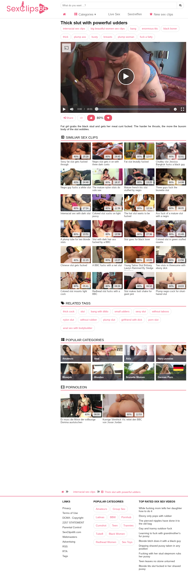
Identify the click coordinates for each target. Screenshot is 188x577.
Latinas (100, 517)
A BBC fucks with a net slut (107, 265)
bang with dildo (99, 311)
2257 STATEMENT (73, 522)
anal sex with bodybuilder (77, 328)
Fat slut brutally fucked (136, 161)
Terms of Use (70, 512)
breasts (108, 36)
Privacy (66, 508)
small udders (122, 311)
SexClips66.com (71, 532)
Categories (85, 14)
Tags (65, 556)
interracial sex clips (74, 28)
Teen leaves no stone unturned (157, 561)
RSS (65, 546)
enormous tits (150, 28)
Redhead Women (106, 542)
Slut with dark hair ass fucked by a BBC (104, 240)
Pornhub (126, 517)
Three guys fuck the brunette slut (166, 189)
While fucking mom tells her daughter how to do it (160, 510)
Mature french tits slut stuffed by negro (135, 189)
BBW (113, 517)
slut (83, 311)
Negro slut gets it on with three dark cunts (105, 163)
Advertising (68, 541)
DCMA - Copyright (72, 517)
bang (133, 28)
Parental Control (71, 527)
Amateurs (101, 508)
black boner (170, 28)
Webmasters (69, 536)
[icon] (64, 14)
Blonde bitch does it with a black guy (160, 540)
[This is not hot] (108, 118)
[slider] (133, 109)
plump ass (80, 36)
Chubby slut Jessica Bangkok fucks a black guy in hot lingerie (170, 164)
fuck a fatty (146, 36)
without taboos (160, 311)
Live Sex (113, 14)
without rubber (88, 319)
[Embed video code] (81, 118)
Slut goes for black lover (137, 239)
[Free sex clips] (27, 13)
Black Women (117, 533)
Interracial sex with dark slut (76, 213)
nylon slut (68, 319)
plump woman (126, 36)
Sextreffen (135, 14)
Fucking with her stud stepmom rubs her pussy (160, 555)
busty (95, 36)
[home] (63, 492)
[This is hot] (91, 118)
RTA (64, 551)
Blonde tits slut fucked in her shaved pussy (160, 567)
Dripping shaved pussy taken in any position (159, 547)
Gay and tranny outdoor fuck (155, 528)
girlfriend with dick (131, 319)
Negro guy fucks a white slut (76, 187)
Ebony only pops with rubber (155, 515)
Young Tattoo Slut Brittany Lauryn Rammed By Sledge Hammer (138, 268)
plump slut (109, 319)
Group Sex (119, 508)
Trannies (128, 525)
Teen (115, 525)
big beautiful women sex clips (108, 28)
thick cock (68, 311)
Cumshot (101, 525)
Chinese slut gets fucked (74, 265)
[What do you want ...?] (180, 5)
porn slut (153, 319)
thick (65, 36)
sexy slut (141, 311)
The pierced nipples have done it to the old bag (159, 522)
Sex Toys (127, 542)
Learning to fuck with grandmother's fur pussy (159, 535)
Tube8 (99, 533)
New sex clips (163, 14)
